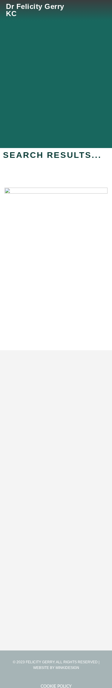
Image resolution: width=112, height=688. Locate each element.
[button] (102, 10)
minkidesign (67, 668)
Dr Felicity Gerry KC (35, 10)
